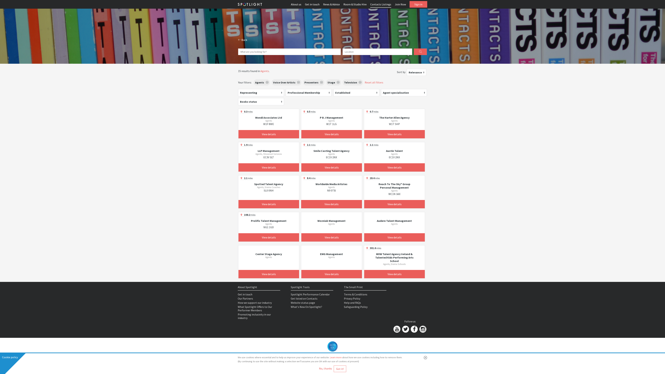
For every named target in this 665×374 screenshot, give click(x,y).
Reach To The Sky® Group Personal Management (394, 185)
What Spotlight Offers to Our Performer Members (255, 308)
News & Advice (331, 4)
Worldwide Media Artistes (331, 184)
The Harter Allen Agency (394, 117)
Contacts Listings (380, 4)
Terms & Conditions (355, 294)
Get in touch (312, 4)
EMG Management (331, 254)
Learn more (336, 357)
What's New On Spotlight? (306, 307)
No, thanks (325, 368)
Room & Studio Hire (355, 4)
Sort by (401, 72)
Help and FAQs (352, 302)
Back (244, 40)
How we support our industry (255, 302)
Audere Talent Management (394, 220)
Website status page (303, 302)
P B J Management (331, 117)
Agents (264, 71)
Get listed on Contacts (304, 298)
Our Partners (245, 298)
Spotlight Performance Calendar (310, 294)
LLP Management (269, 151)
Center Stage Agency (268, 254)
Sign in (418, 4)
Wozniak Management (331, 220)
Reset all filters (374, 82)
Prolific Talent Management (268, 220)
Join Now (400, 4)
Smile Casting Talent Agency (331, 151)
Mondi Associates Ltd (268, 117)
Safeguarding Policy (355, 307)
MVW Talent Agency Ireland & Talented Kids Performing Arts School (394, 257)
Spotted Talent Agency (268, 184)
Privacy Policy (352, 298)
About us (296, 4)
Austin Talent (394, 151)
